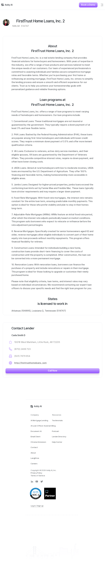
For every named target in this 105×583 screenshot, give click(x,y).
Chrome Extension (38, 442)
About (33, 453)
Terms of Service (38, 475)
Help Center (57, 442)
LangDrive (35, 458)
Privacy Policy (36, 473)
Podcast (55, 431)
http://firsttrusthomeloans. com (30, 362)
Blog (54, 426)
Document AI (36, 431)
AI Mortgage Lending (39, 420)
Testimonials (57, 420)
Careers (34, 463)
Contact (34, 447)
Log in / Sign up (37, 506)
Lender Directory (59, 436)
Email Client (35, 436)
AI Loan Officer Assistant (41, 426)
